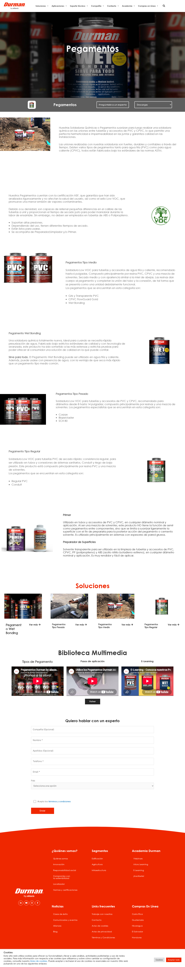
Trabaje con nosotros (102, 914)
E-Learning (138, 870)
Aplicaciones (58, 6)
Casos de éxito (60, 914)
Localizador (59, 884)
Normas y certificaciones (65, 890)
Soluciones (41, 6)
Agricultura (97, 864)
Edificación (97, 858)
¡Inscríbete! (138, 876)
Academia (127, 6)
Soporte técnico (77, 6)
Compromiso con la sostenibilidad (61, 877)
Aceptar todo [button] (174, 960)
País (33, 780)
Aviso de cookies (100, 925)
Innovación (58, 864)
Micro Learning (140, 864)
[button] (164, 6)
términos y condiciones (59, 801)
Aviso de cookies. (39, 961)
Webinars (138, 858)
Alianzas (57, 925)
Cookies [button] (159, 960)
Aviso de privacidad (102, 931)
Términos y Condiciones (103, 937)
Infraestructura (99, 870)
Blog (55, 931)
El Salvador (137, 931)
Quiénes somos (60, 858)
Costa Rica (137, 914)
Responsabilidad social (64, 870)
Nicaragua (137, 925)
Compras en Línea (147, 6)
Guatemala (138, 920)
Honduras (136, 937)
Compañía (96, 6)
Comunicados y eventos (65, 920)
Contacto (111, 6)
